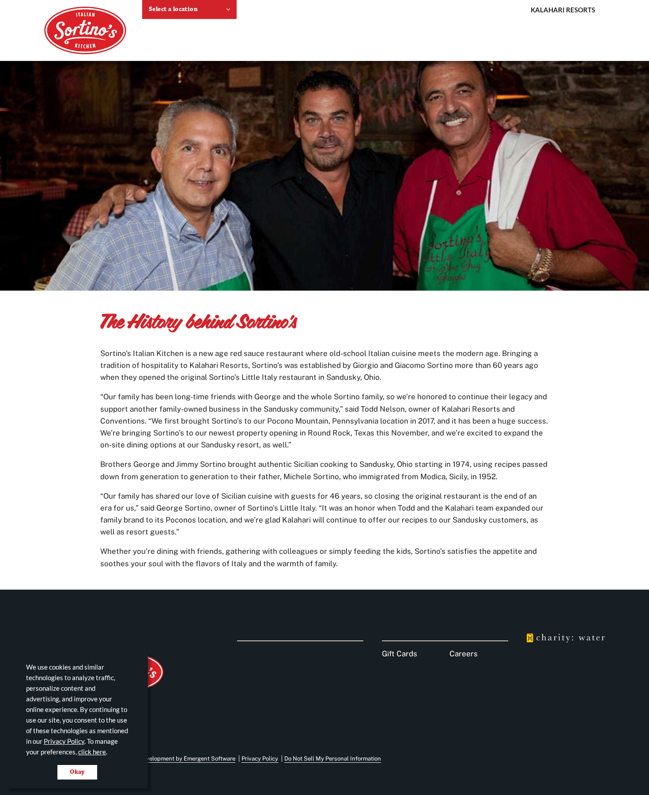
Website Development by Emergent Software (176, 758)
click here (92, 752)
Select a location (173, 9)
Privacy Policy (64, 741)
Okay (77, 772)
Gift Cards (399, 653)
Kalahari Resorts (563, 10)
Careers (463, 653)
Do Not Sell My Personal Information (332, 758)
